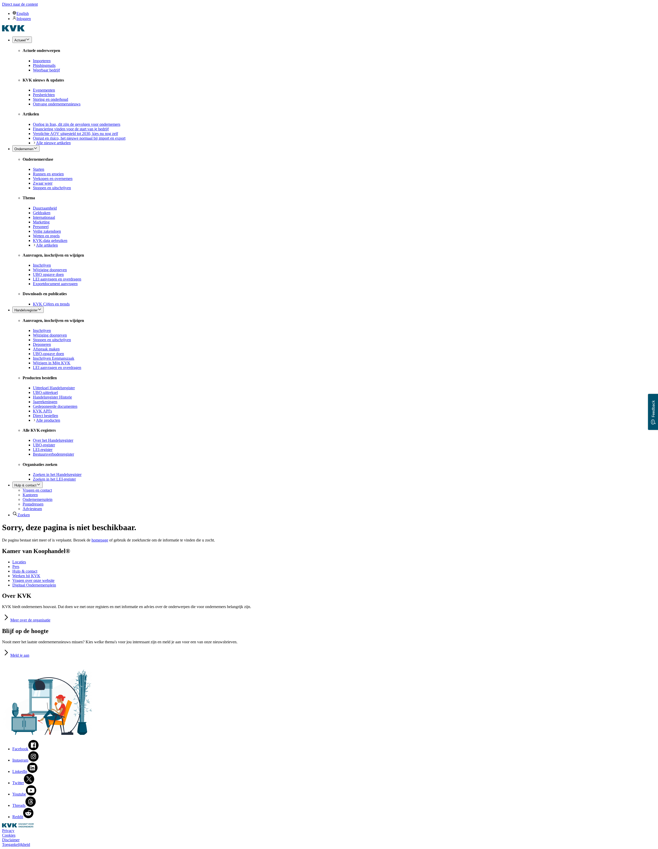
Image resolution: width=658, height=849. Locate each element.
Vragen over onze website (33, 580)
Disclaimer (11, 840)
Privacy (8, 830)
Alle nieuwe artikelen (53, 143)
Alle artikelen (47, 245)
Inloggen (23, 18)
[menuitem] (334, 13)
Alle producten (48, 420)
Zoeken (23, 515)
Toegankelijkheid (16, 844)
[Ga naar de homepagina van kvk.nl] (13, 30)
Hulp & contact (24, 571)
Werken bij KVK (26, 576)
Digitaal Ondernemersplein (34, 585)
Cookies (8, 835)
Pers (15, 566)
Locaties (19, 562)
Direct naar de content (20, 4)
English (22, 13)
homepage (100, 540)
